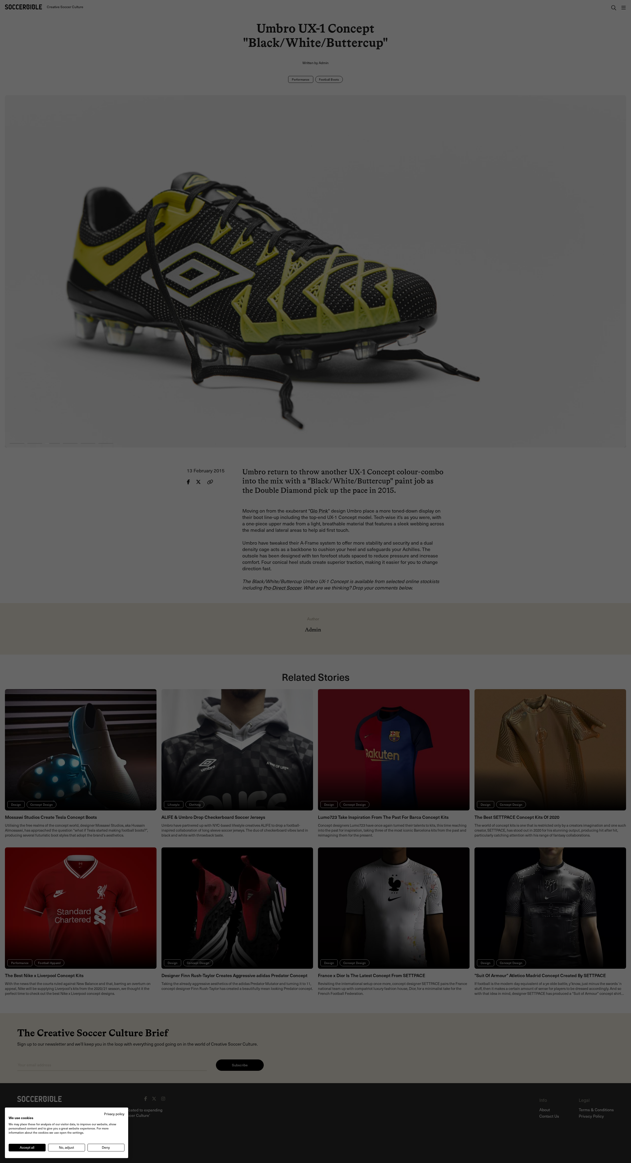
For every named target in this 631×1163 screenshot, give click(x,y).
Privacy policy (114, 1113)
